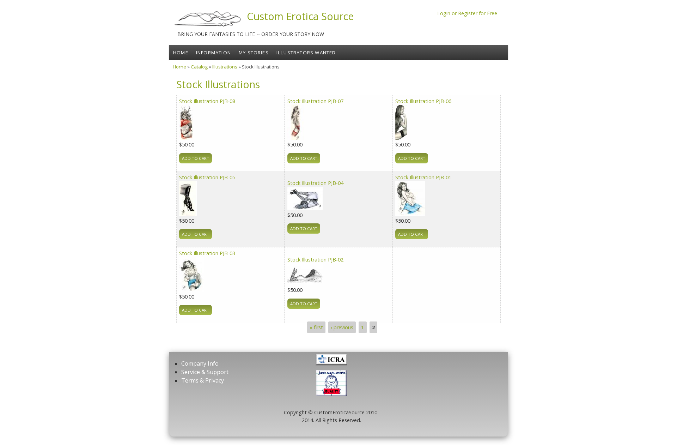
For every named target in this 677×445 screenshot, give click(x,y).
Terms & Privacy (202, 380)
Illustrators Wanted (306, 52)
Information (213, 52)
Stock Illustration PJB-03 (207, 253)
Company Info (200, 363)
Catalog (199, 67)
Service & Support (204, 372)
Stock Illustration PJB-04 (315, 183)
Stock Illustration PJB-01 (423, 177)
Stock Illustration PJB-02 (315, 259)
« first (316, 327)
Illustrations (224, 67)
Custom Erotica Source (300, 16)
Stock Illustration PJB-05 (207, 177)
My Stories (254, 52)
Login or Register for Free (467, 13)
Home (180, 52)
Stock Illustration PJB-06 (423, 101)
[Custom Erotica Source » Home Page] (208, 26)
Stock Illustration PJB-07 (315, 101)
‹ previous (342, 327)
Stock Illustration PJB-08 (207, 101)
